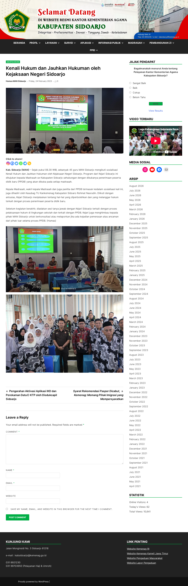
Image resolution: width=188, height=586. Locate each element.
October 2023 (137, 345)
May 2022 (135, 425)
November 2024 (138, 284)
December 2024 (138, 279)
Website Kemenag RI (138, 548)
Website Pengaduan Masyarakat (144, 558)
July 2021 (134, 472)
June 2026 (135, 195)
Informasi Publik (112, 43)
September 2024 (138, 293)
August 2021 (136, 467)
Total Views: (136, 511)
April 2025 (135, 260)
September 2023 (138, 350)
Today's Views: (138, 506)
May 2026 (135, 200)
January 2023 (137, 387)
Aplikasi (88, 43)
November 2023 (138, 340)
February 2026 (137, 214)
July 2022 (134, 415)
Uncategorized (13, 62)
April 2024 (135, 317)
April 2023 (135, 373)
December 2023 (138, 336)
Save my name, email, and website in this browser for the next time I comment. (62, 509)
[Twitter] (16, 163)
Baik (135, 87)
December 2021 (138, 448)
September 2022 (138, 406)
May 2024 (135, 312)
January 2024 (137, 331)
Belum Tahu (139, 97)
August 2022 (136, 411)
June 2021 (135, 476)
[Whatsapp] (21, 163)
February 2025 (137, 270)
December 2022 (138, 392)
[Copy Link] (29, 163)
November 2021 (138, 453)
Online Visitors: (138, 502)
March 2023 (136, 378)
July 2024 (134, 303)
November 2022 (138, 397)
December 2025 (138, 223)
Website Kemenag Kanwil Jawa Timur (147, 553)
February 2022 (137, 439)
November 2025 (138, 228)
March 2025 (136, 265)
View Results (156, 110)
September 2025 (138, 237)
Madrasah (137, 43)
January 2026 (137, 218)
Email (10, 483)
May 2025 (135, 256)
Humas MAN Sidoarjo (16, 81)
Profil (36, 43)
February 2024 (137, 326)
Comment (13, 431)
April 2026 (135, 204)
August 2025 (136, 242)
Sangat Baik (139, 83)
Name (10, 470)
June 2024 (135, 307)
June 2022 (135, 420)
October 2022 (137, 401)
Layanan (53, 43)
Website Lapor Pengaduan (141, 562)
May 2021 (134, 481)
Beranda (19, 42)
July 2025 (134, 246)
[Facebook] (12, 163)
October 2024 (137, 289)
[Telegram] (25, 163)
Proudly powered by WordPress (33, 581)
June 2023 (135, 364)
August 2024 (136, 298)
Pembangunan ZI (163, 43)
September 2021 (138, 462)
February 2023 (137, 382)
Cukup (136, 92)
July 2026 (134, 190)
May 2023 (135, 368)
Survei (71, 43)
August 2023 (136, 354)
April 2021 (135, 486)
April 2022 (135, 429)
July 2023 (134, 359)
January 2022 (137, 443)
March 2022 (136, 434)
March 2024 (136, 321)
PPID (95, 51)
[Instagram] (8, 163)
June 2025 (135, 251)
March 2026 (136, 209)
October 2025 (137, 232)
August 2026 (136, 185)
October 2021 (137, 458)
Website (11, 496)
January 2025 (137, 275)
